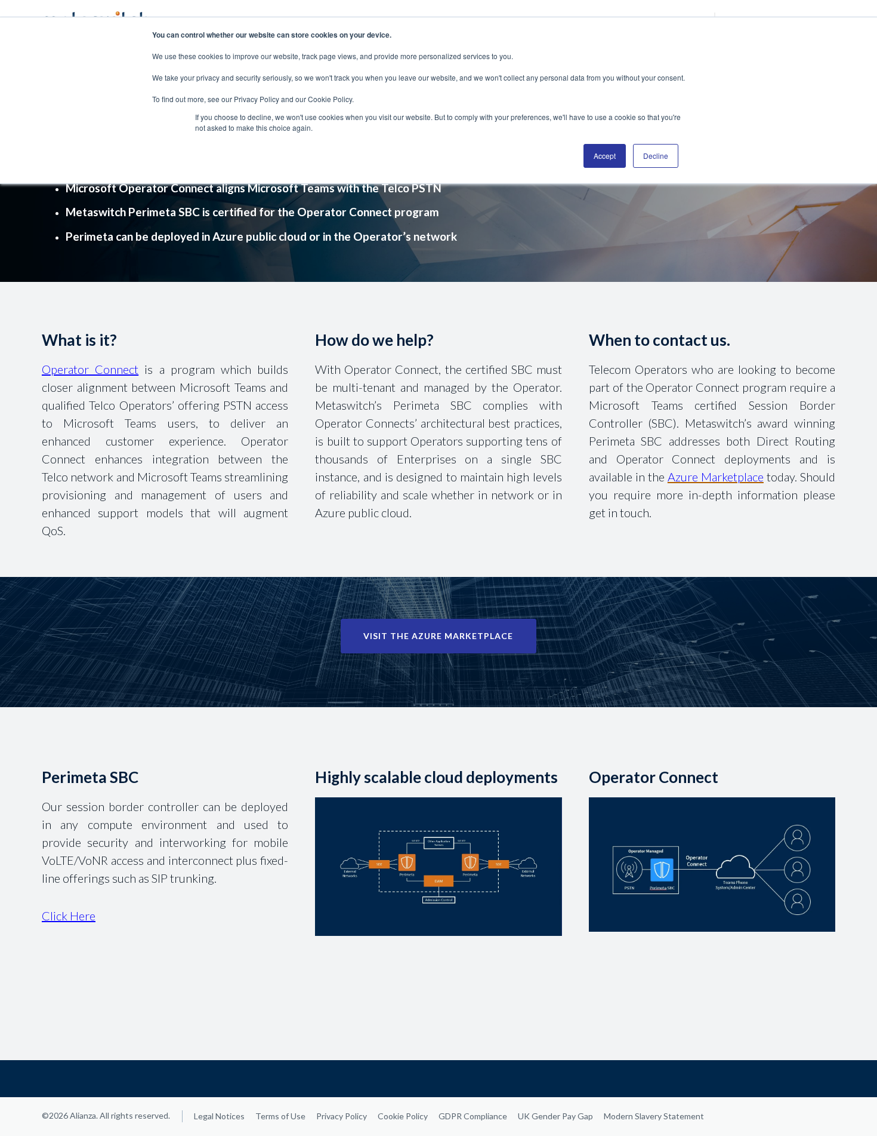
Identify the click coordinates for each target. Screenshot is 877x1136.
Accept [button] (605, 156)
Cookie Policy (403, 1116)
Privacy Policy (341, 1116)
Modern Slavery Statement (654, 1116)
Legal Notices (219, 1116)
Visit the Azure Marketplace (438, 636)
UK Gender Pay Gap (555, 1116)
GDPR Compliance (472, 1116)
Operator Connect (90, 369)
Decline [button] (655, 156)
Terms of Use (280, 1116)
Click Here (68, 915)
